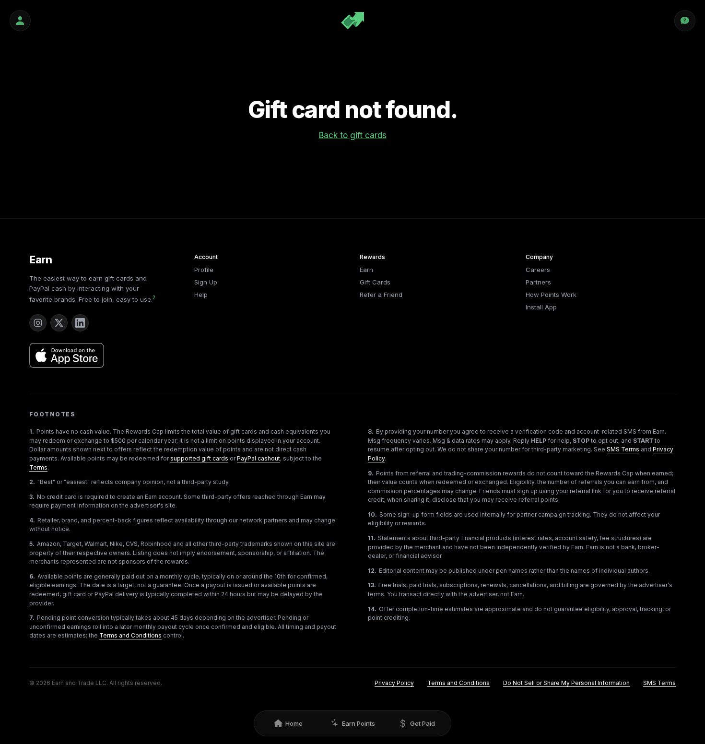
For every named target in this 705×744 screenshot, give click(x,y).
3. (32, 496)
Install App (541, 307)
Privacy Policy (394, 682)
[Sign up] (20, 20)
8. (371, 431)
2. (32, 481)
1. (31, 431)
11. (372, 538)
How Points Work (551, 294)
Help (201, 294)
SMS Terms (623, 449)
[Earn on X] (59, 322)
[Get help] (684, 20)
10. (372, 514)
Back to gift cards (353, 135)
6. (32, 576)
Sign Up (205, 282)
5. (32, 543)
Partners (538, 282)
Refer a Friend (381, 294)
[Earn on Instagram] (38, 322)
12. (372, 570)
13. (372, 585)
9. (371, 473)
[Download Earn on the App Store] (66, 355)
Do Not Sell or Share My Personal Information (566, 682)
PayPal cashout (258, 458)
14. (372, 609)
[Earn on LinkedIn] (80, 322)
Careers (538, 269)
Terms (38, 467)
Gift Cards (375, 282)
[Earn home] (352, 20)
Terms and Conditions (130, 635)
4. (32, 520)
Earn (40, 259)
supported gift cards (199, 458)
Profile (203, 269)
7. (32, 617)
